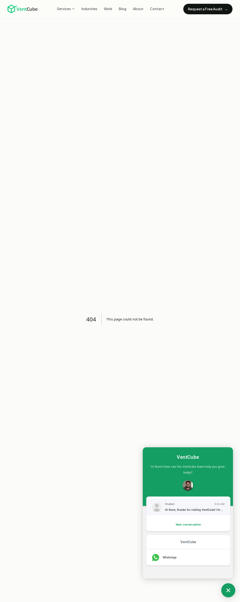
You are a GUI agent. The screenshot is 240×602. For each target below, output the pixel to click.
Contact (157, 9)
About (138, 9)
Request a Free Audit (208, 9)
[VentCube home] (23, 9)
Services (64, 9)
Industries (89, 9)
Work (108, 9)
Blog (122, 9)
